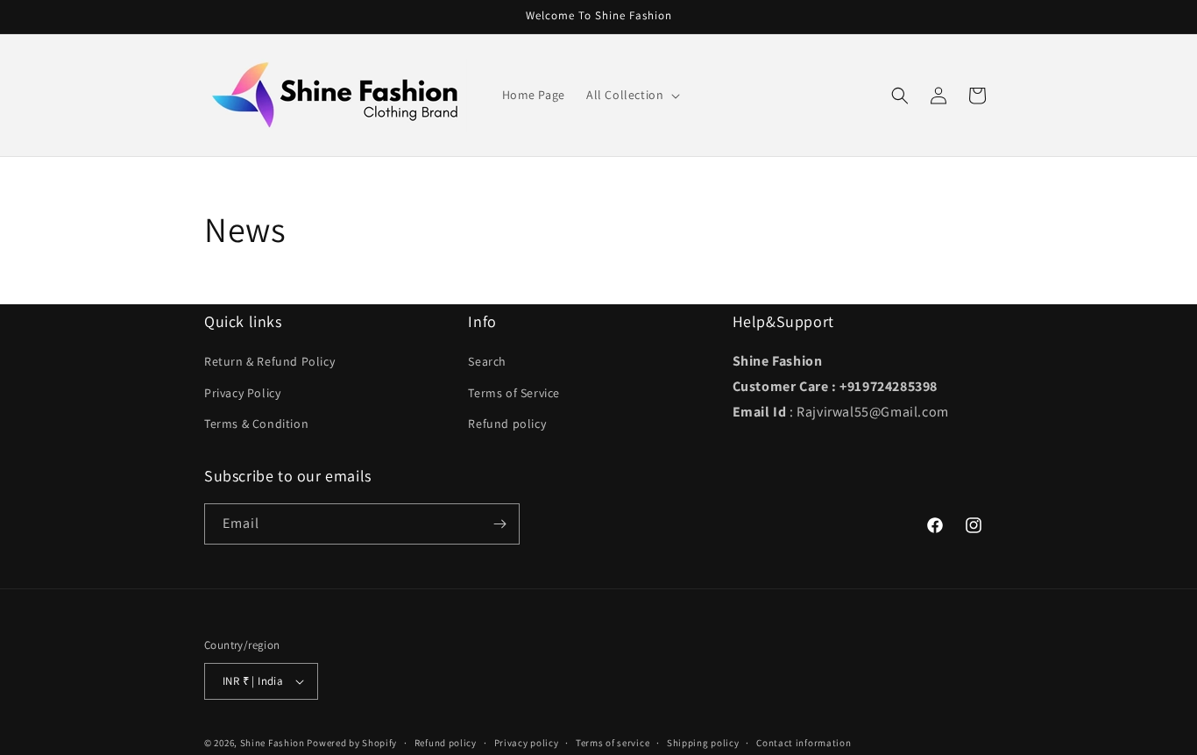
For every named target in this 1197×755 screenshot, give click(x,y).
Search (487, 361)
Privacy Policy (242, 393)
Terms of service (612, 743)
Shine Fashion (272, 743)
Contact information (803, 743)
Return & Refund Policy (269, 361)
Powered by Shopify (352, 743)
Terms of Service (514, 393)
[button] (631, 94)
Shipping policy (703, 743)
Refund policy (507, 423)
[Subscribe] (499, 524)
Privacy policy (526, 743)
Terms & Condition (256, 423)
